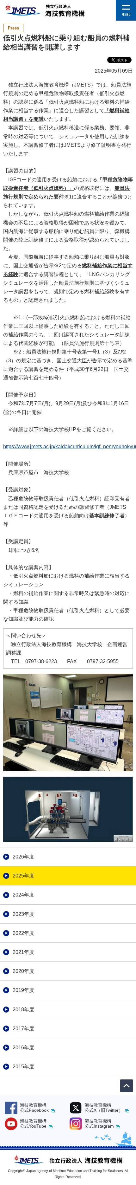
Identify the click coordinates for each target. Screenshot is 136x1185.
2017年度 (23, 1028)
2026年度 (23, 856)
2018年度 (23, 1009)
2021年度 (23, 952)
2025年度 (23, 875)
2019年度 (23, 990)
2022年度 (23, 933)
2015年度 (23, 1066)
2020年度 (23, 971)
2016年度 (23, 1047)
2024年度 (23, 894)
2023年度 (23, 914)
